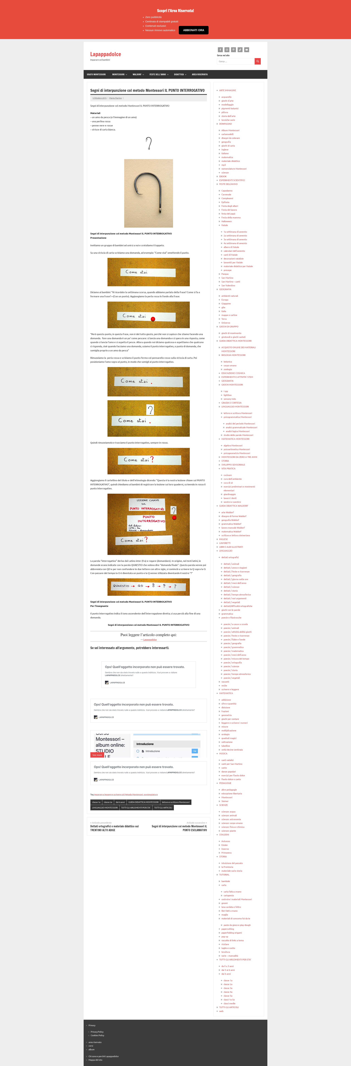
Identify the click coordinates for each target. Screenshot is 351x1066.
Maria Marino (115, 98)
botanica (228, 361)
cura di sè (228, 482)
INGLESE (223, 539)
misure (224, 726)
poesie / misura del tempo (236, 658)
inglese (224, 149)
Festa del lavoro (229, 209)
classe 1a (96, 802)
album (91, 1049)
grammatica (227, 613)
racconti (225, 681)
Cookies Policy (97, 1035)
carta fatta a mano (232, 891)
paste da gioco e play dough (237, 925)
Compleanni (227, 198)
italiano (225, 153)
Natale (224, 225)
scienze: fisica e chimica (232, 826)
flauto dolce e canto (231, 779)
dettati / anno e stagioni (235, 567)
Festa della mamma (230, 217)
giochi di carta (228, 145)
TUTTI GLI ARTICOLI (163, 807)
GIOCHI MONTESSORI (232, 384)
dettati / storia (231, 590)
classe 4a (228, 991)
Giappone (226, 303)
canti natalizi (227, 760)
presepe (228, 270)
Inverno (225, 848)
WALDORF (137, 74)
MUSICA (223, 753)
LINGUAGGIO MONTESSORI (105, 807)
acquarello (226, 96)
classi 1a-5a (229, 999)
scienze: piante (228, 830)
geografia (226, 141)
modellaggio (227, 104)
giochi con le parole (230, 609)
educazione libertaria (231, 793)
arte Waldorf (227, 512)
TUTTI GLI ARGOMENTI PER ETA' (136, 807)
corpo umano (230, 365)
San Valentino (228, 285)
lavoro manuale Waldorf (233, 527)
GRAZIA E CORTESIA (231, 402)
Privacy (92, 1025)
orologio (225, 734)
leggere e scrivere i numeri (234, 722)
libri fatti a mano (229, 910)
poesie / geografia (232, 643)
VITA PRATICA (228, 468)
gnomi (224, 903)
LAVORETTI (224, 542)
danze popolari (228, 771)
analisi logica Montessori (238, 431)
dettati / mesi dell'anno (235, 583)
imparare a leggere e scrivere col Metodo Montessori (118, 794)
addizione (226, 699)
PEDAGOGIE (225, 783)
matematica (227, 157)
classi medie (229, 1003)
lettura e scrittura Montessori (176, 802)
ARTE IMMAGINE (227, 90)
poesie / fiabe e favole (234, 639)
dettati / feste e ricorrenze (237, 571)
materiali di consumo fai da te (235, 918)
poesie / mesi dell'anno (235, 654)
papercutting (227, 928)
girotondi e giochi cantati (233, 336)
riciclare (225, 944)
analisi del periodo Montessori (240, 423)
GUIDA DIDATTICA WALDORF (233, 505)
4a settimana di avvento (235, 243)
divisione (225, 707)
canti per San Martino (231, 763)
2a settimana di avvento (235, 235)
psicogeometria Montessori (237, 453)
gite (223, 307)
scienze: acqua (228, 811)
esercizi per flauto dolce (233, 775)
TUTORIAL (224, 874)
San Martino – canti (230, 281)
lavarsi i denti (230, 498)
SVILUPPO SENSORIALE (233, 464)
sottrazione (227, 741)
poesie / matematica (234, 650)
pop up (224, 936)
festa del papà (228, 213)
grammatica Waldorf (231, 523)
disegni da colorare (230, 137)
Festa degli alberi (229, 205)
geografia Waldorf (230, 519)
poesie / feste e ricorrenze (236, 635)
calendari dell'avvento (234, 250)
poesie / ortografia (233, 662)
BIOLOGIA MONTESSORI (233, 355)
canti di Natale (231, 254)
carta (223, 884)
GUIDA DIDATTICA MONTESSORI (143, 802)
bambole (225, 881)
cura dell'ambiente (233, 478)
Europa (224, 299)
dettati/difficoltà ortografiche (238, 606)
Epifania (225, 202)
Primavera (226, 852)
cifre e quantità (228, 703)
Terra (224, 318)
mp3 (223, 164)
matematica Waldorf (231, 531)
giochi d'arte (227, 100)
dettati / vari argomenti (235, 598)
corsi (91, 1045)
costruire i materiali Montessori (236, 899)
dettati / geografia (232, 575)
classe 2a (108, 802)
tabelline (225, 745)
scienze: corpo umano (232, 823)
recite (224, 685)
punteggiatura (151, 794)
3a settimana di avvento (235, 239)
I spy (226, 391)
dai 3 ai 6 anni (228, 969)
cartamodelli (227, 134)
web (221, 1011)
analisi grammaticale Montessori (241, 427)
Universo (225, 322)
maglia (224, 914)
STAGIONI (224, 834)
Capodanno (226, 190)
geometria (226, 715)
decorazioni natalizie (234, 258)
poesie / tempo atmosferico (237, 673)
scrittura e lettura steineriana (235, 535)
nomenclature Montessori (234, 168)
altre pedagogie (229, 789)
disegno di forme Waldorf (233, 516)
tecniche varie (228, 119)
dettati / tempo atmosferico (237, 594)
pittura (224, 112)
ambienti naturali (229, 295)
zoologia (228, 369)
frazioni (225, 711)
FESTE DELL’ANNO (158, 74)
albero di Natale (231, 247)
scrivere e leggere (230, 689)
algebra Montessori (233, 445)
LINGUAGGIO (225, 550)
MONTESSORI (118, 74)
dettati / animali (231, 563)
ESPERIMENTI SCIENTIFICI (232, 180)
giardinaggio (230, 494)
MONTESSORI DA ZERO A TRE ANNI (239, 456)
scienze (225, 172)
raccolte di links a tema (232, 940)
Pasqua (224, 273)
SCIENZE (223, 804)
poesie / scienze (231, 666)
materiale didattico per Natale (238, 266)
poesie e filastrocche (231, 617)
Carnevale (226, 194)
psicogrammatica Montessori (238, 416)
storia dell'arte (228, 116)
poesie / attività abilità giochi (238, 631)
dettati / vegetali (232, 602)
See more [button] (97, 754)
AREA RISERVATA (200, 74)
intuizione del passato (232, 863)
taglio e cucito (228, 948)
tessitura (225, 951)
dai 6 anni (120, 802)
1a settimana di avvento (235, 231)
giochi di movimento (231, 333)
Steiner (225, 801)
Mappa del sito (95, 1059)
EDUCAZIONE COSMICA (233, 373)
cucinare (228, 475)
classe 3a (228, 988)
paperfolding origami (231, 932)
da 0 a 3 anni (227, 966)
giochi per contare (230, 718)
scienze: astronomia (231, 819)
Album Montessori (230, 130)
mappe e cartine (229, 314)
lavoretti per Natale (233, 262)
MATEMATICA (226, 693)
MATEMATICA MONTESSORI (235, 438)
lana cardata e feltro (231, 906)
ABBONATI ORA (193, 30)
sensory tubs (230, 398)
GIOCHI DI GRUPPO (228, 326)
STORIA (225, 460)
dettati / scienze (231, 586)
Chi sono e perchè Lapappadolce (104, 1056)
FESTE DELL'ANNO (228, 184)
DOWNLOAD (225, 123)
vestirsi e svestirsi (232, 501)
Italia (223, 311)
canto (224, 767)
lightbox (228, 395)
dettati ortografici (230, 557)
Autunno (225, 841)
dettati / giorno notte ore (236, 579)
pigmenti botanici (229, 108)
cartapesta (229, 895)
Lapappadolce (105, 54)
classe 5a (228, 995)
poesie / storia (230, 670)
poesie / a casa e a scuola (236, 624)
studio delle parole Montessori (238, 435)
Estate (224, 844)
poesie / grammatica (234, 647)
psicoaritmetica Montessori (237, 449)
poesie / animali (231, 627)
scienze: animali (229, 815)
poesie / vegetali (232, 677)
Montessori (226, 797)
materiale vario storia (231, 870)
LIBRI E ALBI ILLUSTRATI (231, 546)
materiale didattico (230, 160)
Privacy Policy (97, 1031)
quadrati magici (228, 738)
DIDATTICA (179, 74)
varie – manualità (229, 955)
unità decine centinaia (232, 749)
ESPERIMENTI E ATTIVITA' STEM (237, 376)
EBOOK (223, 176)
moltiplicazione (228, 730)
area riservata (95, 1042)
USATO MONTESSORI (96, 74)
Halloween (226, 221)
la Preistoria (227, 866)
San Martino (227, 277)
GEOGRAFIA (225, 289)
